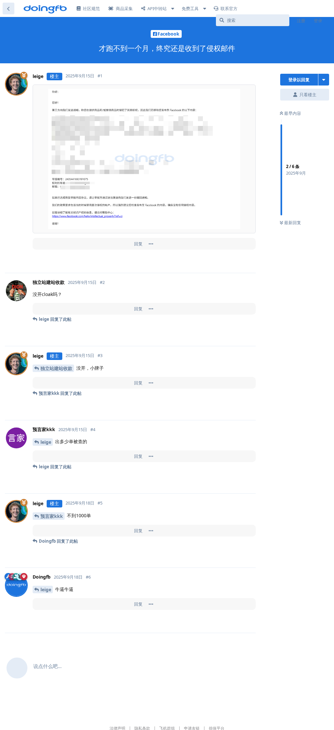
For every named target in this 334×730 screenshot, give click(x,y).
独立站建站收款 (56, 368)
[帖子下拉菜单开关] (151, 244)
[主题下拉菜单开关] (323, 79)
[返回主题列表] (8, 8)
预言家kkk (51, 516)
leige (45, 442)
